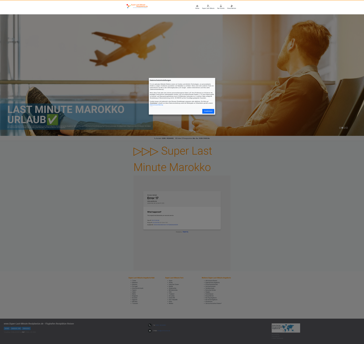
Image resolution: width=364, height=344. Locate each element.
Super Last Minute (208, 8)
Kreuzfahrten (231, 8)
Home (197, 8)
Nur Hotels (220, 8)
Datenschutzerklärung (156, 105)
